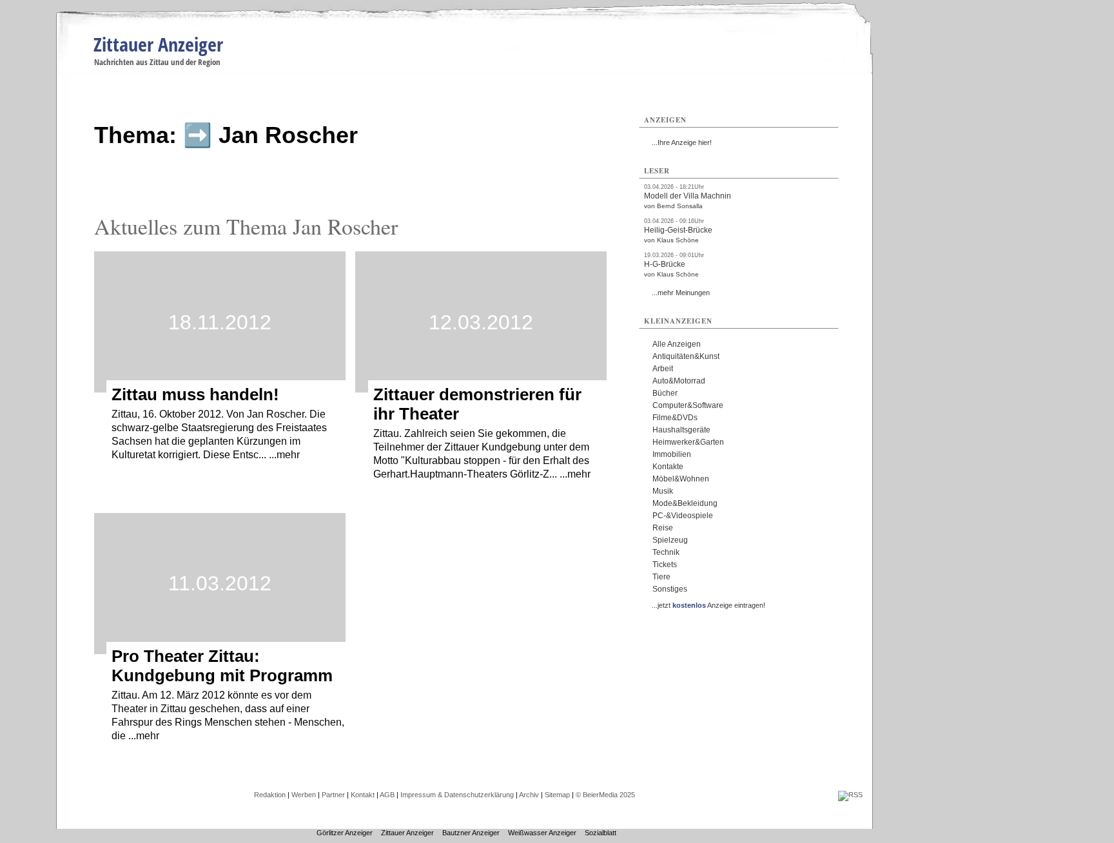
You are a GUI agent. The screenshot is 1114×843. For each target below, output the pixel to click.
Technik (665, 552)
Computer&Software (687, 405)
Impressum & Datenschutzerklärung (457, 795)
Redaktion (270, 795)
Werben (303, 795)
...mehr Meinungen (681, 292)
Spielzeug (670, 540)
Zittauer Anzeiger (158, 44)
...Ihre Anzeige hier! (682, 142)
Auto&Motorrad (678, 381)
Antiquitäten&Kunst (685, 356)
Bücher (665, 393)
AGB (387, 795)
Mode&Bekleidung (685, 503)
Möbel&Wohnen (680, 479)
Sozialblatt (600, 833)
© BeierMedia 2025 (605, 795)
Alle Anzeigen (676, 344)
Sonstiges (669, 589)
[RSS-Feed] (850, 795)
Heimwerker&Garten (688, 442)
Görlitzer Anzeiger (345, 833)
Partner (333, 795)
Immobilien (671, 454)
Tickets (664, 564)
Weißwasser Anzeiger (542, 833)
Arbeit (662, 368)
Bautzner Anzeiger (471, 833)
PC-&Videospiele (682, 515)
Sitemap (557, 795)
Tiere (661, 577)
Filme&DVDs (675, 417)
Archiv (529, 795)
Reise (662, 528)
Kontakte (667, 466)
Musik (662, 491)
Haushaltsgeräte (681, 430)
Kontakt (363, 795)
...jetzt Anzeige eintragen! (708, 605)
